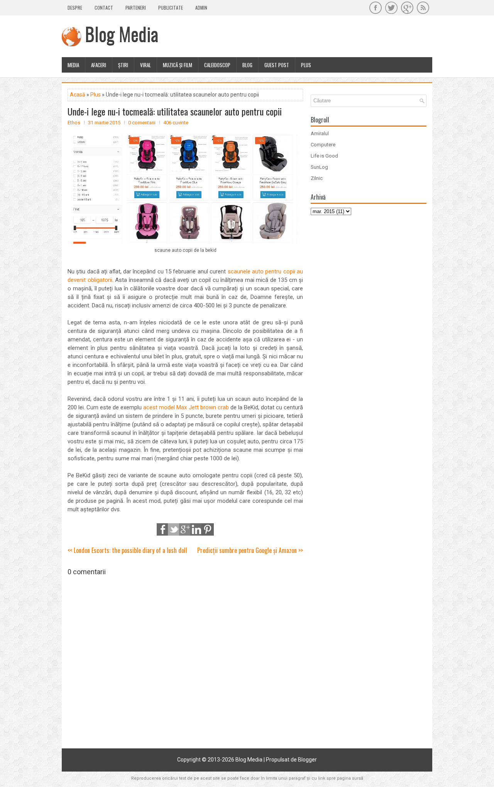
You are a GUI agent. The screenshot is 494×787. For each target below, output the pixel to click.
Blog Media (121, 33)
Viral (145, 65)
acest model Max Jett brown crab (185, 407)
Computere (323, 145)
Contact (104, 7)
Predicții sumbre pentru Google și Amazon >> (250, 550)
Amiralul (320, 133)
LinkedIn (196, 529)
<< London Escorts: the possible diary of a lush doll (127, 550)
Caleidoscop (217, 65)
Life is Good (324, 156)
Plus (306, 65)
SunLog (319, 167)
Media (73, 65)
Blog (247, 65)
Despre (75, 7)
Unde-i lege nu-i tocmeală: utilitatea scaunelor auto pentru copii (175, 111)
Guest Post (276, 65)
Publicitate (170, 7)
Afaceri (98, 65)
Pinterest (207, 529)
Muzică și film (177, 65)
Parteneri (135, 7)
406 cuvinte (175, 123)
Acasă (77, 95)
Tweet (174, 529)
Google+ (185, 529)
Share (163, 529)
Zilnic (317, 178)
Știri (123, 65)
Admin (201, 7)
